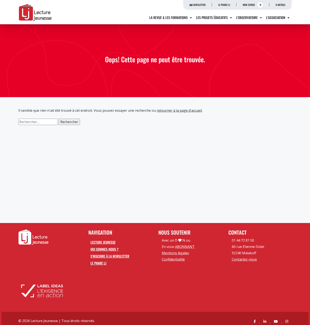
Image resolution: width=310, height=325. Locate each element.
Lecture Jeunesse (103, 242)
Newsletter (199, 5)
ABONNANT (185, 246)
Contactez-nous (244, 259)
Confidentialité (173, 259)
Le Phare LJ (224, 5)
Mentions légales (175, 253)
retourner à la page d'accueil (179, 110)
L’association (275, 17)
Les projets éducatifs (212, 17)
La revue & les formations (168, 17)
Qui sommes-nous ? (104, 249)
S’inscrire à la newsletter (109, 256)
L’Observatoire (247, 17)
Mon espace (249, 5)
